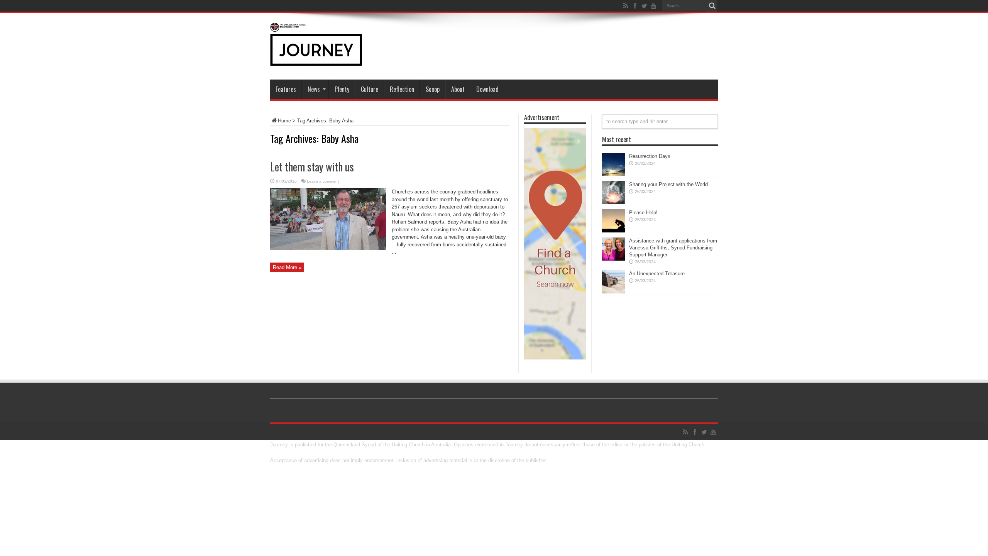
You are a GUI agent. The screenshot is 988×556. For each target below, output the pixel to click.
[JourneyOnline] (316, 60)
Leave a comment (323, 181)
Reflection (402, 89)
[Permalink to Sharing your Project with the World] (613, 202)
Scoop (433, 89)
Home (284, 121)
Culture (369, 89)
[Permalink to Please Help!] (613, 231)
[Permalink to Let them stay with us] (328, 248)
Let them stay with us (312, 167)
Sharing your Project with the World (668, 184)
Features (286, 89)
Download (487, 89)
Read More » (287, 267)
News (314, 89)
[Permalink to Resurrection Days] (613, 174)
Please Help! (643, 212)
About (458, 89)
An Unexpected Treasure (657, 273)
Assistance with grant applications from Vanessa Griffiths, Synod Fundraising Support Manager (673, 248)
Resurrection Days (649, 156)
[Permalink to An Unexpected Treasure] (613, 292)
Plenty (342, 89)
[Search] (712, 6)
